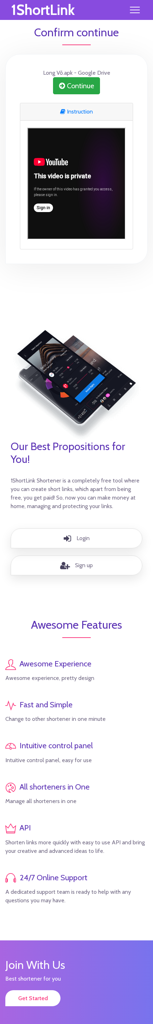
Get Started (33, 998)
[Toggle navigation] (135, 10)
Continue (79, 85)
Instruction (79, 111)
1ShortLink (43, 10)
